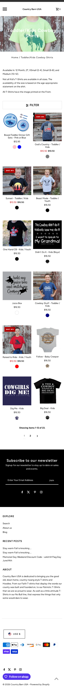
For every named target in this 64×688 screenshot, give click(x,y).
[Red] (17, 366)
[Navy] (47, 315)
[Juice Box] (17, 286)
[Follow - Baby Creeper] (47, 339)
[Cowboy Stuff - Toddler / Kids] (47, 286)
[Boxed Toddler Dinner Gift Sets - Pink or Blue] (17, 122)
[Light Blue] (19, 147)
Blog (5, 532)
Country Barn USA (32, 9)
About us (7, 528)
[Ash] (47, 366)
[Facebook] (22, 493)
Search (6, 523)
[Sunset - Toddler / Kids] (17, 180)
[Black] (17, 207)
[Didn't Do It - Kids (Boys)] (47, 234)
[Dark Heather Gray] (47, 156)
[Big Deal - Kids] (47, 390)
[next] (37, 436)
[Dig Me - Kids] (17, 390)
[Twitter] (28, 493)
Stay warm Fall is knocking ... (17, 548)
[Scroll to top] (56, 679)
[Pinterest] (35, 493)
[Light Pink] (14, 147)
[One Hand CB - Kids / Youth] (17, 233)
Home (14, 57)
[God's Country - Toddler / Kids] (47, 127)
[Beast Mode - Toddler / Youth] (47, 180)
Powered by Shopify (39, 684)
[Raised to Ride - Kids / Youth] (17, 339)
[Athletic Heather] (17, 312)
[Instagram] (41, 493)
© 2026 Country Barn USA (16, 684)
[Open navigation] (7, 9)
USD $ (16, 634)
